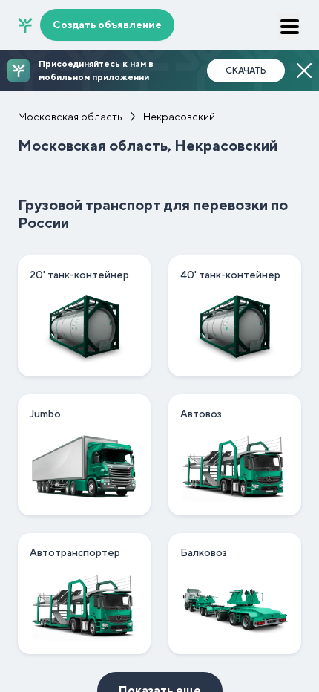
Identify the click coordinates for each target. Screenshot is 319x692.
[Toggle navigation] (289, 26)
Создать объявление (107, 24)
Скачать (246, 70)
